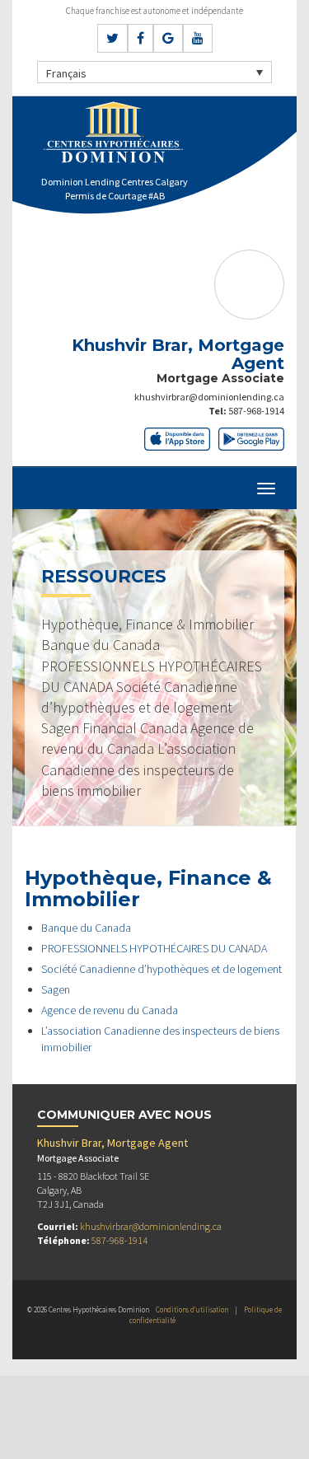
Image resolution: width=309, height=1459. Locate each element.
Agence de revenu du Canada (109, 1010)
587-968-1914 (256, 410)
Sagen (55, 989)
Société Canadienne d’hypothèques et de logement (161, 968)
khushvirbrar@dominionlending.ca (209, 396)
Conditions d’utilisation (192, 1309)
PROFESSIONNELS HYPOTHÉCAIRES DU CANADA (154, 948)
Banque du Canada (86, 927)
